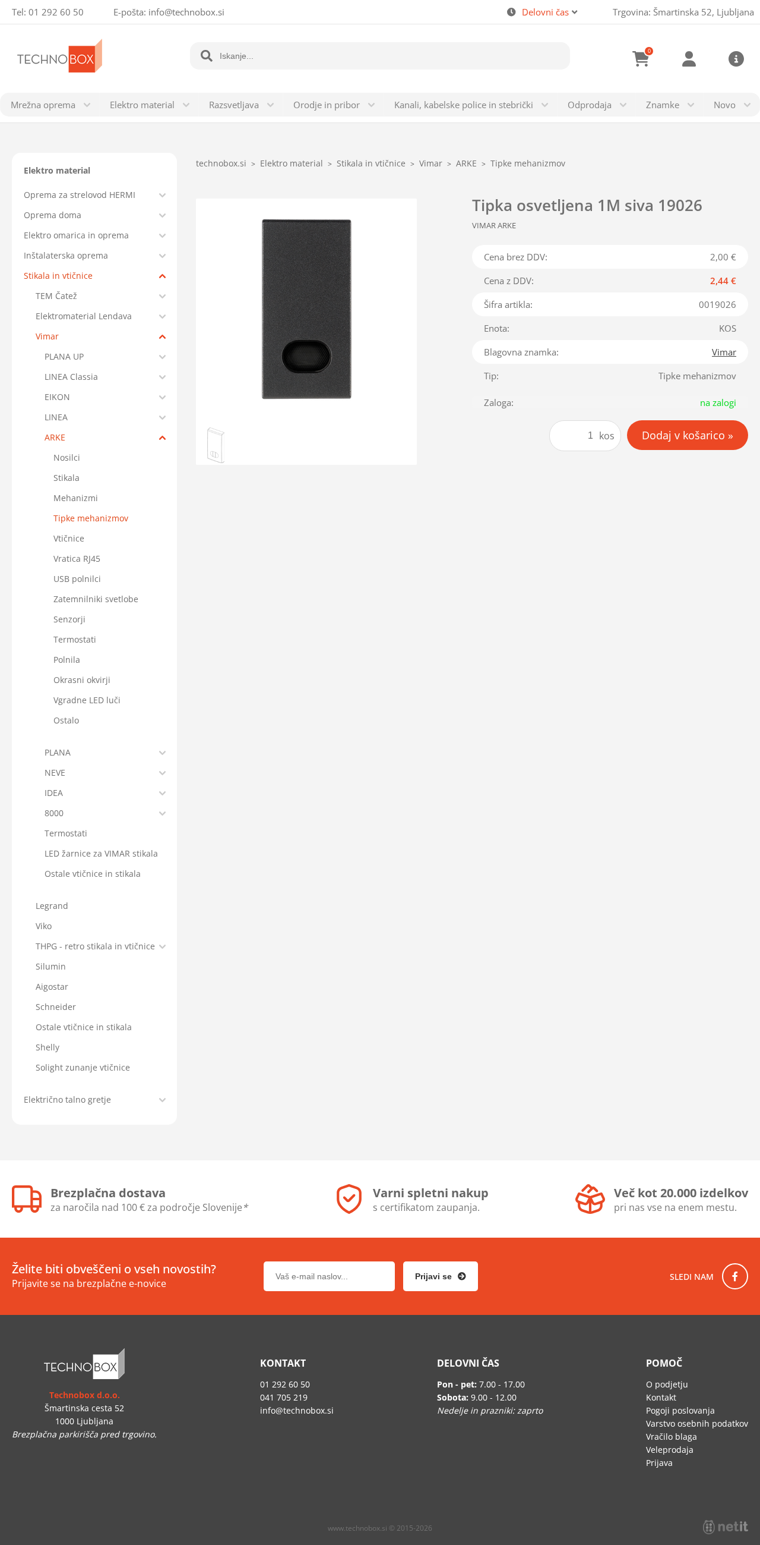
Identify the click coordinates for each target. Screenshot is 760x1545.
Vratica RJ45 (76, 558)
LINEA (56, 417)
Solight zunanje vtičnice (83, 1067)
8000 (54, 813)
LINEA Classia (71, 376)
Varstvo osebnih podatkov (697, 1423)
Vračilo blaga (671, 1436)
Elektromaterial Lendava (84, 316)
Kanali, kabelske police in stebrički (463, 105)
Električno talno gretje (67, 1099)
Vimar (47, 336)
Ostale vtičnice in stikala (93, 873)
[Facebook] (735, 1276)
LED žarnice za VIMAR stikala (101, 853)
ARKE (55, 437)
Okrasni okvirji (81, 679)
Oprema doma (52, 215)
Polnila (66, 659)
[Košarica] (641, 59)
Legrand (52, 905)
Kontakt (661, 1397)
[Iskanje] (206, 56)
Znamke (662, 105)
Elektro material (142, 105)
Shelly (47, 1047)
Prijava (689, 59)
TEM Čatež (56, 295)
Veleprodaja (670, 1449)
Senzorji (69, 619)
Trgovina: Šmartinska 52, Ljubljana (683, 12)
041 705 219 (284, 1397)
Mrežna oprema (43, 105)
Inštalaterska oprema (66, 255)
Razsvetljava (234, 105)
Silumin (51, 966)
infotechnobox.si (186, 12)
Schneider (56, 1006)
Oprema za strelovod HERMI (79, 194)
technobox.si (221, 163)
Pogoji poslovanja (680, 1410)
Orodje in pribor (326, 105)
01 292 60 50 (56, 12)
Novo (725, 105)
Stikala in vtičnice (58, 275)
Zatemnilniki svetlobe (95, 599)
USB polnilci (77, 578)
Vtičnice (68, 538)
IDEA (54, 792)
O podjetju (667, 1384)
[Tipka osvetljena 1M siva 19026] (306, 309)
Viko (44, 926)
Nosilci (66, 457)
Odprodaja (590, 105)
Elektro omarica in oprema (76, 235)
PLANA (58, 752)
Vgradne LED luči (87, 700)
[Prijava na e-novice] (440, 1276)
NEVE (55, 772)
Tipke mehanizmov (90, 518)
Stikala (66, 477)
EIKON (57, 396)
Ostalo (66, 720)
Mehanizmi (75, 498)
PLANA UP (64, 356)
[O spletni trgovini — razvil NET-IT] (725, 1527)
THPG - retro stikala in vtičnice (95, 946)
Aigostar (52, 986)
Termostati (74, 639)
